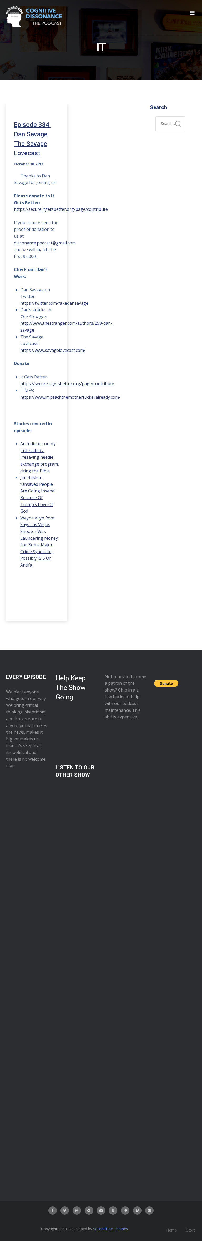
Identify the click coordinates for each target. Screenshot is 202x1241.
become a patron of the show (125, 683)
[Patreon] (125, 1210)
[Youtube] (101, 1210)
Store (191, 1230)
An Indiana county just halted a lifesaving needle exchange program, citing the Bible (39, 457)
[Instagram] (77, 1210)
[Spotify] (89, 1210)
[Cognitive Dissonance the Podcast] (34, 17)
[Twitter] (64, 1210)
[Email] (149, 1210)
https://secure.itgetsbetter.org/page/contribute (67, 384)
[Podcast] (113, 1210)
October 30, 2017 (28, 164)
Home (171, 1230)
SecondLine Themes (110, 1228)
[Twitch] (137, 1210)
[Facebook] (52, 1210)
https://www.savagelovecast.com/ (52, 350)
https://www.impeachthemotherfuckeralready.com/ (70, 397)
